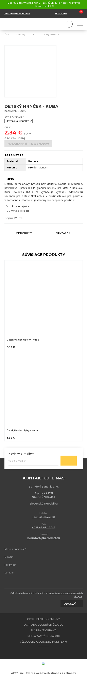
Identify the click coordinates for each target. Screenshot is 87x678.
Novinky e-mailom (21, 453)
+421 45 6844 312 (43, 527)
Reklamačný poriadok (44, 636)
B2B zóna (61, 13)
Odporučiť (24, 233)
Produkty (20, 34)
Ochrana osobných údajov (44, 624)
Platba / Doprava (43, 630)
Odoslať (68, 461)
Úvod (7, 34)
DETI (34, 34)
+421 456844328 (43, 516)
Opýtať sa (63, 233)
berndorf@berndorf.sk (43, 537)
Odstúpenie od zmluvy (43, 619)
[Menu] (80, 24)
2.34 (10, 132)
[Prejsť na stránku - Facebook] (40, 653)
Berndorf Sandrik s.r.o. (22, 24)
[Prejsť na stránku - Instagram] (47, 653)
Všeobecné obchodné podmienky (43, 641)
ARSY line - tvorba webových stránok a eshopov (43, 673)
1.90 (7, 138)
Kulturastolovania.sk (17, 13)
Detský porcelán (51, 34)
